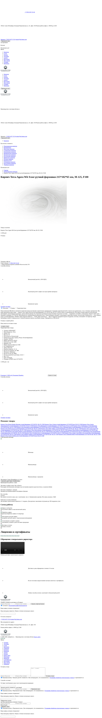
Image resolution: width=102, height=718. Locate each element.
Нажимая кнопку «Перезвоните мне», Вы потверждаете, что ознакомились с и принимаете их (41, 690)
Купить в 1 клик (52, 375)
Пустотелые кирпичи (9, 156)
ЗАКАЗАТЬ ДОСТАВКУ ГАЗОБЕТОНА (10, 481)
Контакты (6, 63)
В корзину (7, 375)
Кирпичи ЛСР (8, 160)
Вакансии (6, 658)
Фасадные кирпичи (9, 149)
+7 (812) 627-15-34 (30, 12)
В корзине (18, 375)
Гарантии (6, 648)
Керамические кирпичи (10, 153)
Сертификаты (7, 659)
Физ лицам (7, 60)
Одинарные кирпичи (9, 162)
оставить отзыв (5, 326)
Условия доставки (5, 306)
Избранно (6, 664)
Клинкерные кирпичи (10, 152)
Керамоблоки (7, 147)
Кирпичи (6, 52)
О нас (5, 53)
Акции (6, 57)
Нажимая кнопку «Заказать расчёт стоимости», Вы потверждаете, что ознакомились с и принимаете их (43, 677)
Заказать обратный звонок (37, 604)
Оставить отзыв (50, 676)
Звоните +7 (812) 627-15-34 (8, 39)
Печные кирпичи (8, 159)
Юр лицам (6, 59)
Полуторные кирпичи (10, 163)
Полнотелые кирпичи (10, 154)
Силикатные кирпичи (10, 150)
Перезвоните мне (5, 41)
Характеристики (21, 308)
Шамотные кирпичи (9, 157)
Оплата (6, 55)
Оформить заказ (5, 706)
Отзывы (6, 62)
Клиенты (6, 649)
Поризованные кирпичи (10, 146)
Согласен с (15, 605)
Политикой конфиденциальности (18, 605)
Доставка (6, 56)
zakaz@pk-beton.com (21, 39)
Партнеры (6, 657)
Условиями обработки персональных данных (62, 677)
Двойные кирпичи (9, 164)
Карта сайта (37, 637)
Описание (5, 308)
